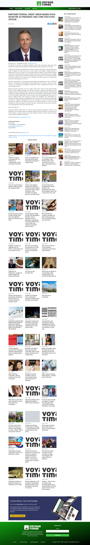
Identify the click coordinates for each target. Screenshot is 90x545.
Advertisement (34, 542)
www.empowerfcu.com (25, 117)
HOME (11, 8)
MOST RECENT (18, 8)
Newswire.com (32, 63)
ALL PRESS (27, 8)
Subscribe (57, 535)
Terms (14, 542)
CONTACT (34, 8)
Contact (43, 542)
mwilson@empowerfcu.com (15, 126)
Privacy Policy (23, 542)
